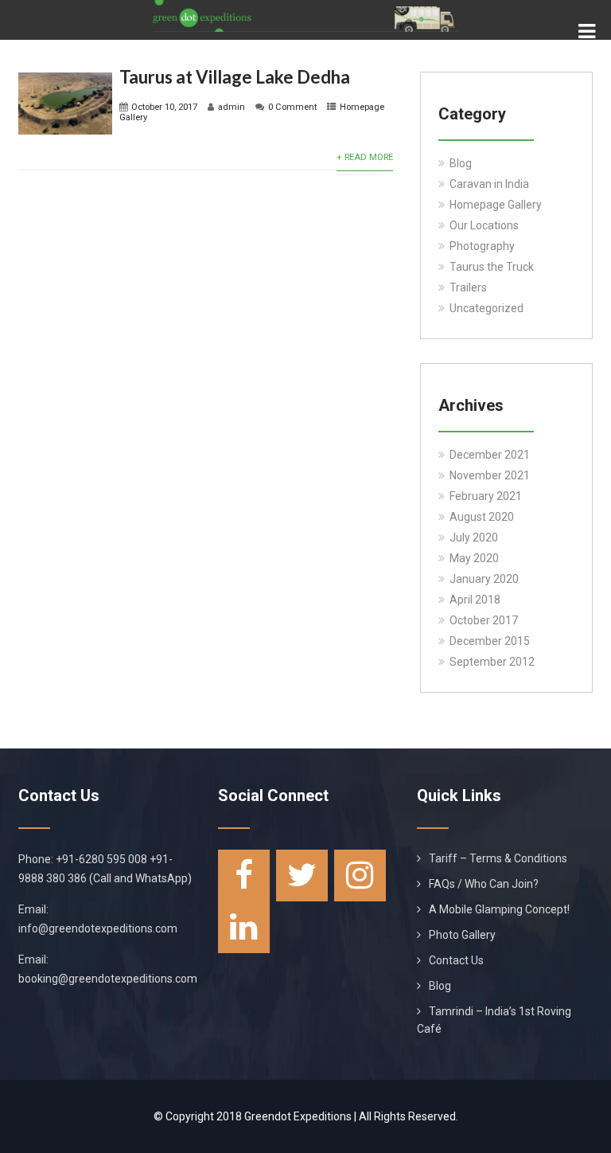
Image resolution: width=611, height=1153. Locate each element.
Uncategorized (486, 308)
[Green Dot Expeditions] (305, 6)
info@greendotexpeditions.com (97, 928)
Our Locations (484, 225)
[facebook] (244, 875)
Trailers (468, 287)
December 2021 (489, 454)
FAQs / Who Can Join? (484, 883)
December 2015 (489, 641)
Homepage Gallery (495, 204)
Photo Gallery (462, 934)
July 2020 (473, 537)
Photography (482, 246)
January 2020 (484, 579)
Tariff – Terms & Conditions (498, 858)
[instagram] (360, 875)
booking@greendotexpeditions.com (107, 978)
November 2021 (489, 475)
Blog (460, 163)
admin (231, 107)
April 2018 (474, 599)
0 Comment (292, 107)
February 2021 (485, 496)
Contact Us (456, 960)
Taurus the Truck (491, 266)
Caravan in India (489, 184)
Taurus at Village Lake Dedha (234, 77)
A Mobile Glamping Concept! (499, 909)
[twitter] (302, 875)
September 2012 (492, 661)
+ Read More (365, 157)
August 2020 (481, 516)
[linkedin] (244, 927)
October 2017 (483, 620)
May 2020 (474, 558)
